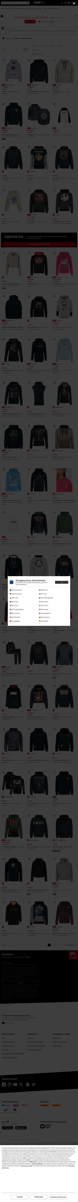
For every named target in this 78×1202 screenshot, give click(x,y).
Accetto (20, 1197)
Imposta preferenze (58, 1197)
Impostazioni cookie (26, 1166)
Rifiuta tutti (39, 1197)
